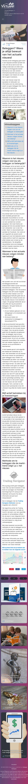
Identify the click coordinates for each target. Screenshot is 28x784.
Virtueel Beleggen (9, 10)
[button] (17, 569)
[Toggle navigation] (3, 19)
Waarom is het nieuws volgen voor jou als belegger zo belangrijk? (15, 129)
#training (24, 44)
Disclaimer (14, 764)
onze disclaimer (17, 777)
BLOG (6, 12)
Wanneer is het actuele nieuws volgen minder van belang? (15, 136)
